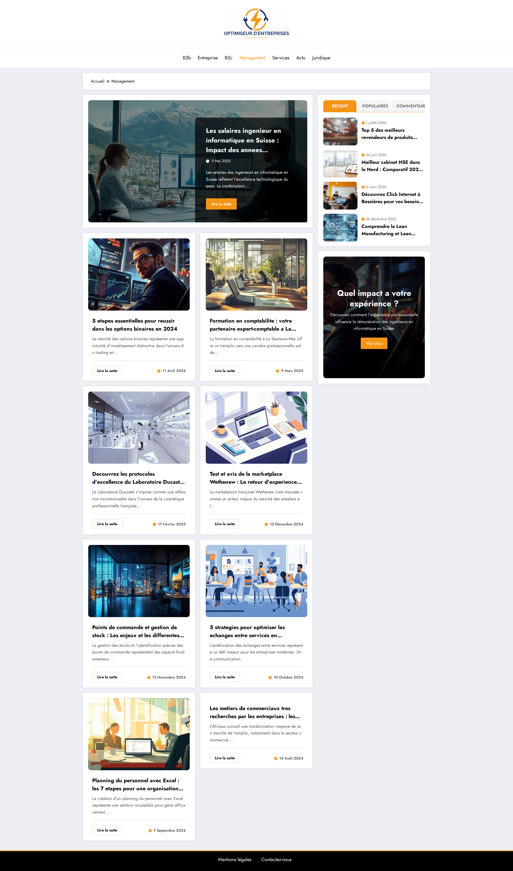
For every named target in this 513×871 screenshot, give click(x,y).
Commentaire (409, 106)
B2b (187, 57)
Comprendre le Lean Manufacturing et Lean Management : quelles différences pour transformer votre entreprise (393, 230)
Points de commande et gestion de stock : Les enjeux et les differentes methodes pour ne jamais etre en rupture (135, 632)
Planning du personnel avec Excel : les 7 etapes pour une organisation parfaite (135, 785)
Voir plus (374, 343)
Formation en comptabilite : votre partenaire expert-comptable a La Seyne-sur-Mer (251, 325)
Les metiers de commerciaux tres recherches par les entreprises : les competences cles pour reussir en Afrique (252, 712)
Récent (340, 106)
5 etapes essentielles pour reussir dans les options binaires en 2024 (134, 325)
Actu (300, 57)
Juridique (321, 57)
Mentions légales (234, 859)
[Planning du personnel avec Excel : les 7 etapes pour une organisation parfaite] (139, 733)
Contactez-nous (276, 859)
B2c (228, 57)
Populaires (375, 106)
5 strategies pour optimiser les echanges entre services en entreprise (247, 632)
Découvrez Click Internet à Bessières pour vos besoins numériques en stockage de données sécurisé (392, 198)
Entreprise (208, 57)
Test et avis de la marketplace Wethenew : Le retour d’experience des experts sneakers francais (253, 478)
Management (252, 57)
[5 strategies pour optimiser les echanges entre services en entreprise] (256, 580)
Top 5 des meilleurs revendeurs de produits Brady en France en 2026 (390, 134)
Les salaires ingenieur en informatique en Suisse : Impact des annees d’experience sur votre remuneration (243, 140)
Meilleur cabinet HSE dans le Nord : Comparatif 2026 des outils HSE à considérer (392, 166)
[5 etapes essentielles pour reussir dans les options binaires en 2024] (139, 274)
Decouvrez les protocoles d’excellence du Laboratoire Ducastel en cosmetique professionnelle (138, 478)
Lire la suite (221, 204)
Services (280, 57)
